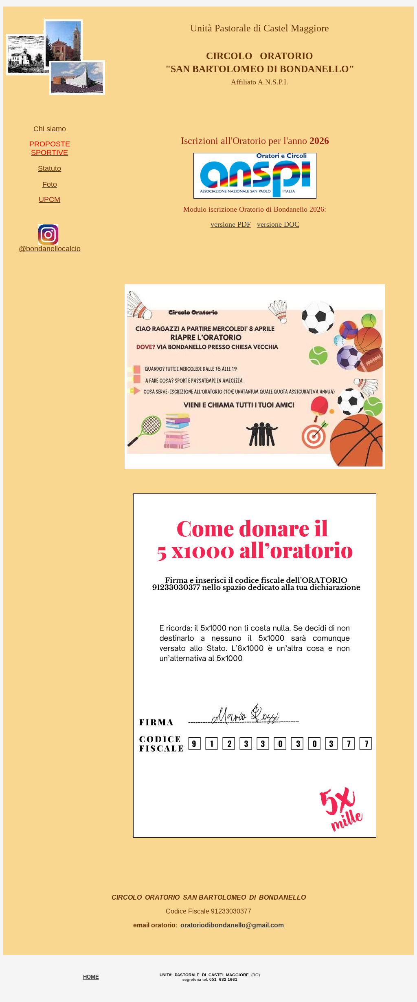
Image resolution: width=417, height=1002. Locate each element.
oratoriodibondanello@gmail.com (232, 925)
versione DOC (278, 224)
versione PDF (231, 224)
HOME (91, 977)
